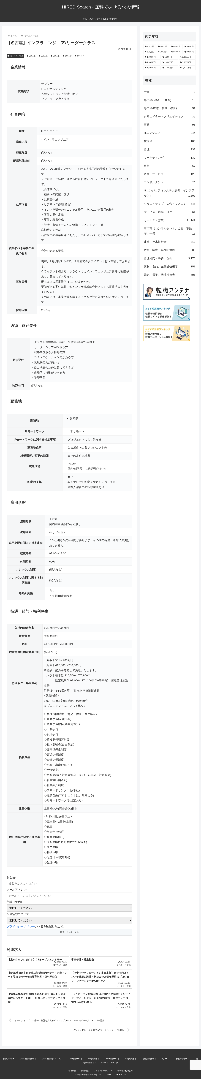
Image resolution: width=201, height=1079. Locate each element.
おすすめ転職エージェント (52, 1059)
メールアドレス (17, 889)
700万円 (56, 56)
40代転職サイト (113, 1059)
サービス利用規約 (125, 1071)
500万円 (32, 56)
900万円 (80, 56)
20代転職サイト (76, 1059)
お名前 (11, 877)
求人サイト (166, 1059)
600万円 (44, 56)
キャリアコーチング (109, 1063)
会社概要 (72, 1071)
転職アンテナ (8, 1059)
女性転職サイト (149, 1059)
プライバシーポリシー (21, 926)
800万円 (68, 56)
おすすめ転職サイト (27, 1059)
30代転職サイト (94, 1059)
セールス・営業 (16, 56)
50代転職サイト (131, 1059)
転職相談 (85, 1071)
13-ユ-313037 (105, 1075)
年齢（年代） (15, 901)
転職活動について (18, 914)
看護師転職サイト (183, 1059)
